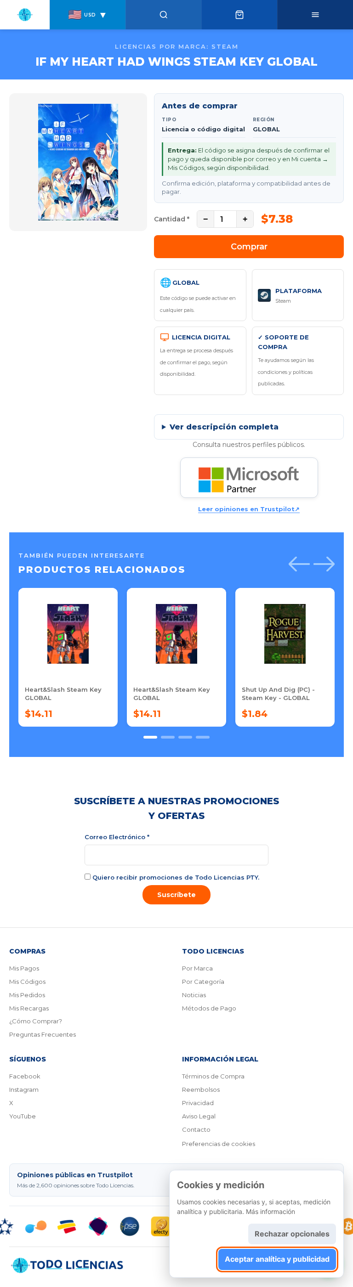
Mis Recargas (29, 1008)
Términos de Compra (213, 1076)
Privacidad (198, 1102)
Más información (270, 1211)
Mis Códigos (27, 981)
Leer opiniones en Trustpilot (249, 509)
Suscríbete (176, 895)
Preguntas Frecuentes (42, 1034)
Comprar (249, 247)
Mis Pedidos (27, 995)
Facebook (24, 1076)
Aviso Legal (199, 1116)
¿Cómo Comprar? (35, 1021)
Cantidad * (171, 219)
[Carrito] (239, 14)
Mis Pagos (24, 968)
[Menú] (315, 14)
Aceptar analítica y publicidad (277, 1259)
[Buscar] (163, 14)
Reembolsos (201, 1089)
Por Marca (197, 968)
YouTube (22, 1116)
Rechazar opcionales (292, 1233)
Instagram (24, 1089)
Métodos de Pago (209, 1008)
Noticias (194, 995)
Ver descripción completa (224, 427)
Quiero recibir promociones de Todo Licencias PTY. (175, 877)
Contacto (196, 1129)
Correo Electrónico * (117, 837)
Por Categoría (203, 981)
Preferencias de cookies (218, 1143)
